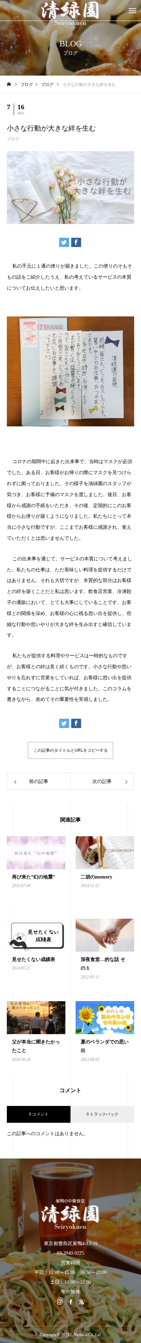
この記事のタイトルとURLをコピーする (71, 750)
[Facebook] (70, 1301)
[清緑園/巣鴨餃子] (70, 1214)
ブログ (13, 138)
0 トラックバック (102, 1114)
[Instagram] (59, 1301)
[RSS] (81, 1301)
